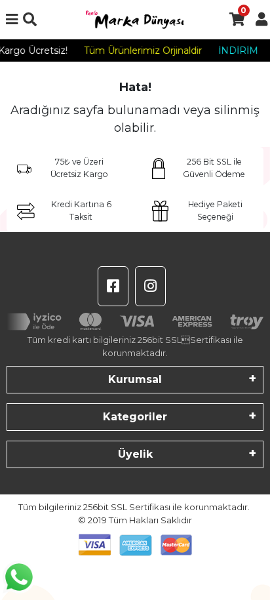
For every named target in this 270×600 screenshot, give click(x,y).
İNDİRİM (237, 50)
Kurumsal (135, 379)
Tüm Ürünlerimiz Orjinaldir (142, 50)
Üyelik (135, 454)
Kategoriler (135, 416)
